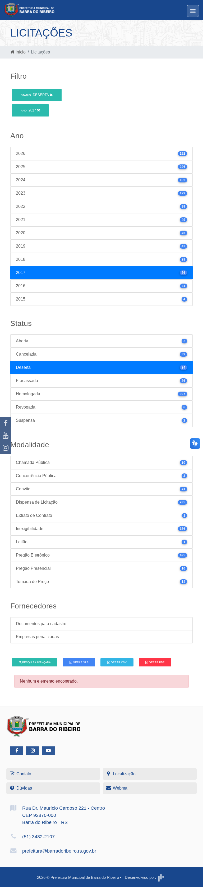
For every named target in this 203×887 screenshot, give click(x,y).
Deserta (35, 95)
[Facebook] (5, 423)
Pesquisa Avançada (36, 662)
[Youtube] (5, 435)
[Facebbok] (16, 750)
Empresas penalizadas (37, 636)
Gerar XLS (80, 662)
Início (20, 52)
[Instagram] (5, 448)
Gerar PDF (156, 662)
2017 (29, 110)
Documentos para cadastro (41, 623)
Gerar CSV (118, 662)
